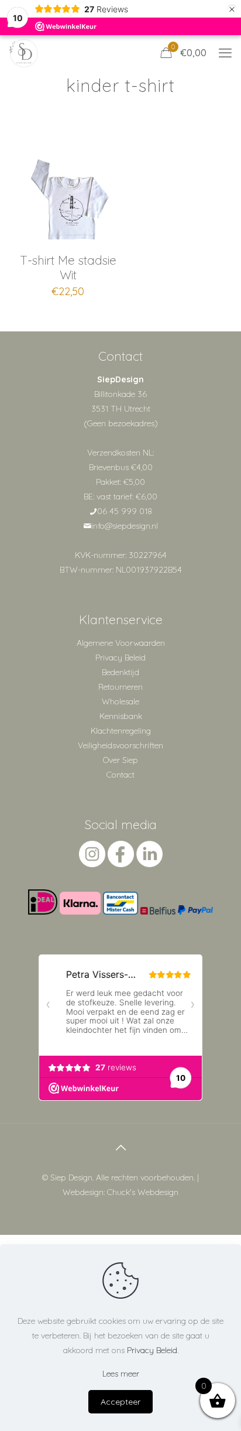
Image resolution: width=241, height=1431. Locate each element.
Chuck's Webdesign (142, 1192)
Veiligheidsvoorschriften (120, 745)
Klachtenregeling (121, 730)
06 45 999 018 (124, 511)
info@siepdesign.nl (124, 526)
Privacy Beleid (120, 657)
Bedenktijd (120, 672)
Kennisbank (120, 716)
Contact (120, 774)
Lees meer (120, 1373)
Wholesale (120, 701)
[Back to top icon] (120, 1147)
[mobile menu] (225, 53)
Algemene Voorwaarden (121, 643)
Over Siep (120, 760)
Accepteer (120, 1401)
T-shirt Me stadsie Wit (68, 267)
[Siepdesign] (23, 52)
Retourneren (120, 687)
